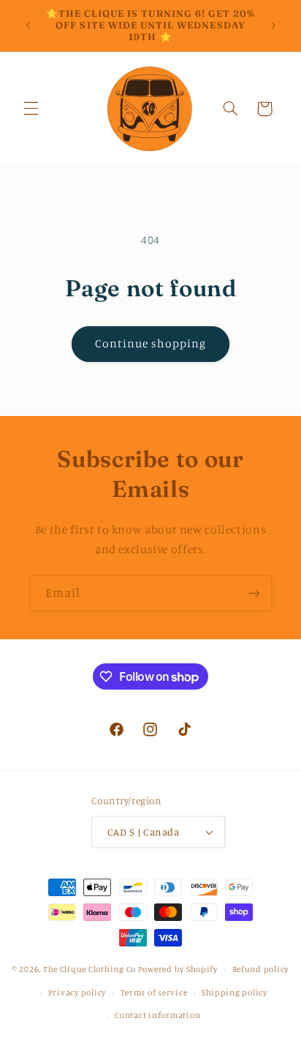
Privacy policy (77, 992)
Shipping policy (234, 992)
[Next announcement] (273, 25)
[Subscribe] (254, 593)
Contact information (157, 1015)
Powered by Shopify (178, 969)
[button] (30, 109)
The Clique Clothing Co (89, 969)
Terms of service (154, 992)
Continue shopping (151, 343)
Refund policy (260, 969)
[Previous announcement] (28, 25)
